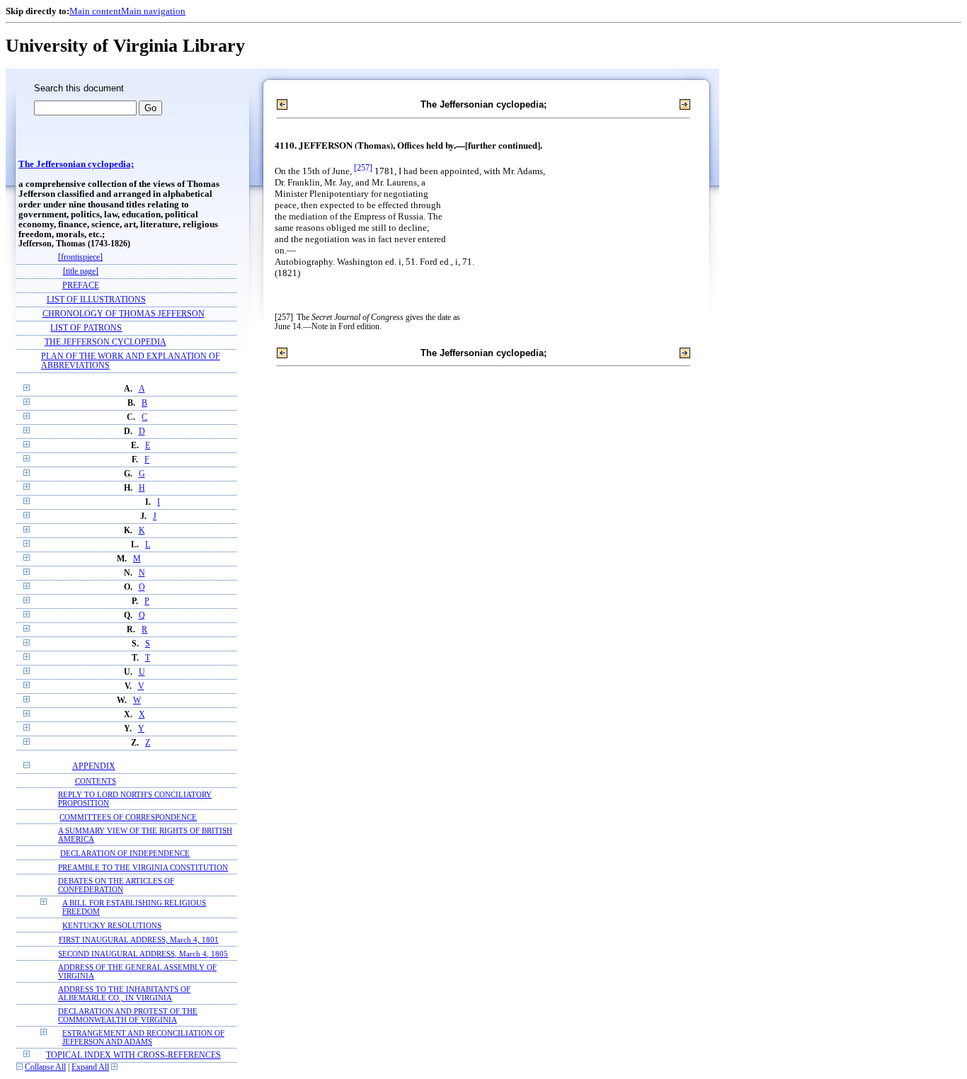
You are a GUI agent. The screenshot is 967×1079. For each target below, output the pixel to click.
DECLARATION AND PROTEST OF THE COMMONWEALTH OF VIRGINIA (128, 1015)
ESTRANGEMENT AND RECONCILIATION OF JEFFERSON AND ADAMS (143, 1037)
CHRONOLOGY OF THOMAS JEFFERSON (123, 314)
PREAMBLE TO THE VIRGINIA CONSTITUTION (143, 867)
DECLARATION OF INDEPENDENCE (125, 853)
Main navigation (153, 11)
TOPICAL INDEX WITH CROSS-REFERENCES (133, 1055)
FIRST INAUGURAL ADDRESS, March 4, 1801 (139, 939)
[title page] (80, 271)
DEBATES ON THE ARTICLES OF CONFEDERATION (116, 885)
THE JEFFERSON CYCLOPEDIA (105, 342)
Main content (95, 11)
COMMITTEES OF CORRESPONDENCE (128, 817)
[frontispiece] (80, 257)
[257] (363, 168)
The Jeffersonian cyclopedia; (76, 164)
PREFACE (80, 285)
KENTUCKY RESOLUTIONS (111, 925)
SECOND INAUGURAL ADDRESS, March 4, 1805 (143, 953)
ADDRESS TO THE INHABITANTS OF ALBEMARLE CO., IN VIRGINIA (124, 993)
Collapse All (45, 1067)
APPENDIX (93, 766)
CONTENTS (95, 781)
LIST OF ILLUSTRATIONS (96, 299)
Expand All (90, 1067)
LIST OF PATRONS (86, 328)
